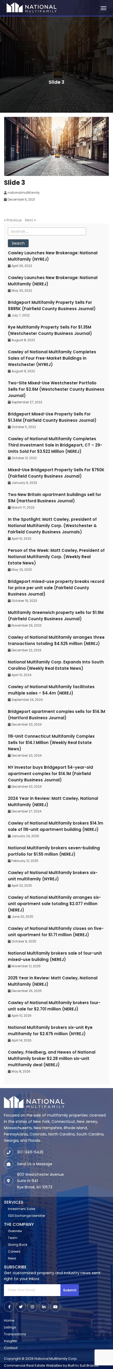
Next (29, 220)
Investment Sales (21, 1209)
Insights (10, 1340)
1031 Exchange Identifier (26, 1215)
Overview (15, 1231)
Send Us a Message (34, 1164)
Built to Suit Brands (83, 1365)
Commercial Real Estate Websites (33, 1365)
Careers (14, 1251)
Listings (10, 1327)
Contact (11, 1347)
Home (9, 1320)
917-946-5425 (30, 1152)
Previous (14, 220)
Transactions (15, 1334)
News (12, 1258)
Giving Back (17, 1244)
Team (12, 1238)
